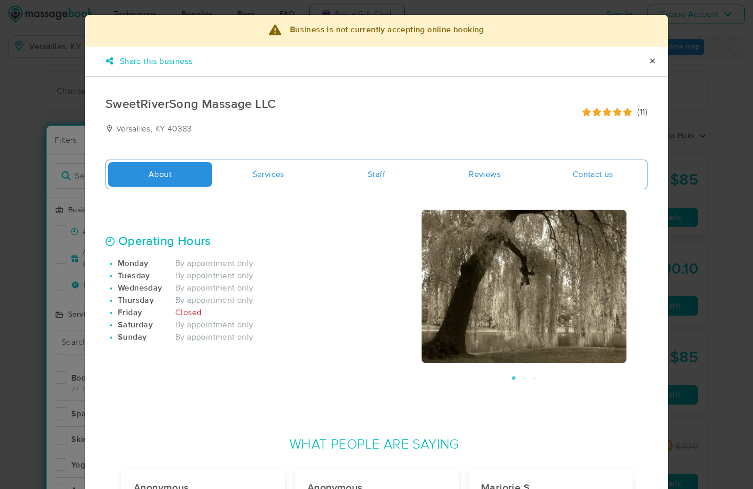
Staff (376, 174)
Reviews (484, 174)
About (160, 174)
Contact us (593, 174)
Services (268, 174)
